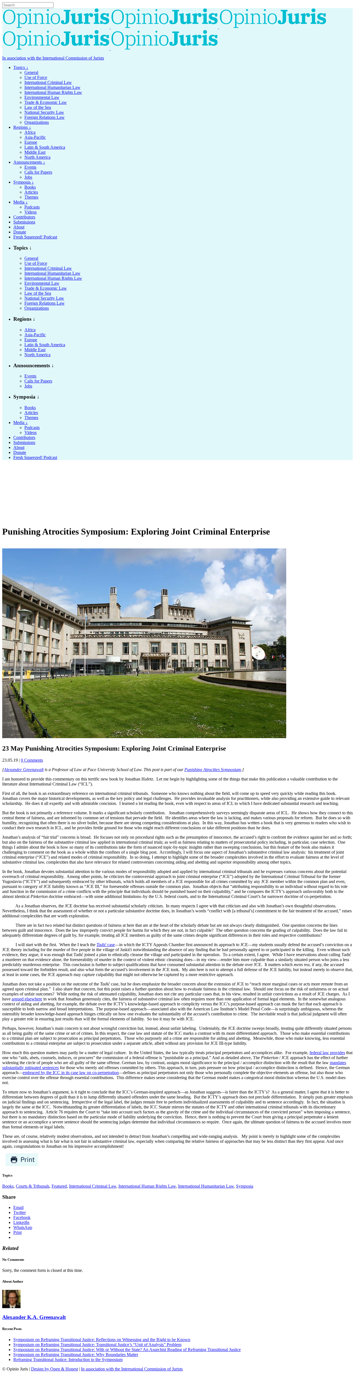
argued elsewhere (27, 999)
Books (8, 1186)
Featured (59, 1186)
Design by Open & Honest (54, 1369)
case (106, 944)
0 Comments (32, 760)
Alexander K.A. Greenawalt (34, 1317)
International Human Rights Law (147, 1186)
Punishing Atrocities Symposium (212, 769)
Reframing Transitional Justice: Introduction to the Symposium (68, 1359)
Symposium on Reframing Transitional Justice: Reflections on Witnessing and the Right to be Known (101, 1339)
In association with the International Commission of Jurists (53, 58)
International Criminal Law (92, 1186)
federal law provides (327, 1052)
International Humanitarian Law (206, 1186)
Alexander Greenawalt (24, 769)
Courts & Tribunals (32, 1186)
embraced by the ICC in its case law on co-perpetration (71, 1072)
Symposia (244, 1186)
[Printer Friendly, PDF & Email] (22, 1165)
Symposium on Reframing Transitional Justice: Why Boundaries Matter (75, 1354)
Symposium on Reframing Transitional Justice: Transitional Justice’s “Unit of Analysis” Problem (97, 1344)
